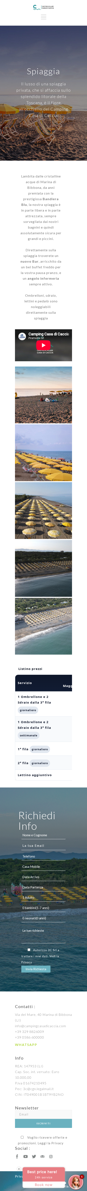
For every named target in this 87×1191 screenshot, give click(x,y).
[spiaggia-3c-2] (43, 452)
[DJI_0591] (43, 510)
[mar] (43, 395)
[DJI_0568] (43, 568)
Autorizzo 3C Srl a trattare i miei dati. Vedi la (40, 956)
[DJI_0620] (43, 626)
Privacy (26, 962)
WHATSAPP (26, 1045)
